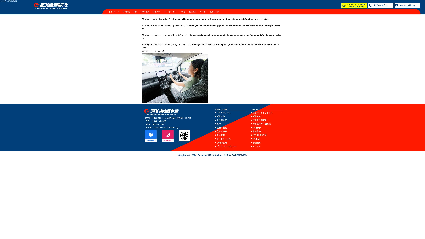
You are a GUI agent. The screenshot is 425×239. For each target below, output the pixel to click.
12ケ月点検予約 (260, 135)
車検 (135, 12)
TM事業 (182, 12)
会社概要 (192, 12)
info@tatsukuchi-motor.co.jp (166, 127)
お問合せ (257, 128)
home (144, 51)
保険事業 (156, 12)
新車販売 (221, 116)
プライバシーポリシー (227, 146)
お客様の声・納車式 (262, 124)
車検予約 (257, 131)
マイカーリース (113, 12)
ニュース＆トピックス (263, 113)
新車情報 (257, 116)
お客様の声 (214, 12)
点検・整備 (222, 131)
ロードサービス (169, 12)
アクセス (203, 12)
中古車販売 (222, 120)
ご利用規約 (222, 143)
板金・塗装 (222, 128)
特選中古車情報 (260, 120)
